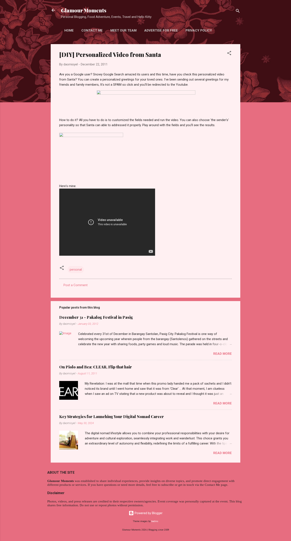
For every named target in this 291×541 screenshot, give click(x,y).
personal (76, 269)
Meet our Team (123, 30)
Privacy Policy (199, 30)
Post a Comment (75, 285)
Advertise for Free (161, 30)
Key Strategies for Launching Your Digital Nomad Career (111, 416)
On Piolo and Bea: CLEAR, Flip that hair (95, 366)
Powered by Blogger (148, 513)
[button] (229, 53)
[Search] (237, 11)
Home (69, 30)
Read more (222, 354)
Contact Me (92, 30)
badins (154, 521)
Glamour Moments (83, 10)
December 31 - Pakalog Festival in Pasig (96, 317)
